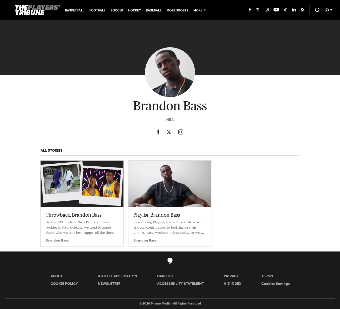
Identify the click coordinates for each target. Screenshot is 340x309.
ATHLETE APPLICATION (117, 276)
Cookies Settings (275, 283)
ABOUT (56, 276)
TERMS (267, 276)
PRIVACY (231, 276)
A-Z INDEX (232, 283)
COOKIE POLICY (64, 283)
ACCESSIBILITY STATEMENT (180, 283)
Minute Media (160, 303)
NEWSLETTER (109, 283)
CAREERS (165, 276)
